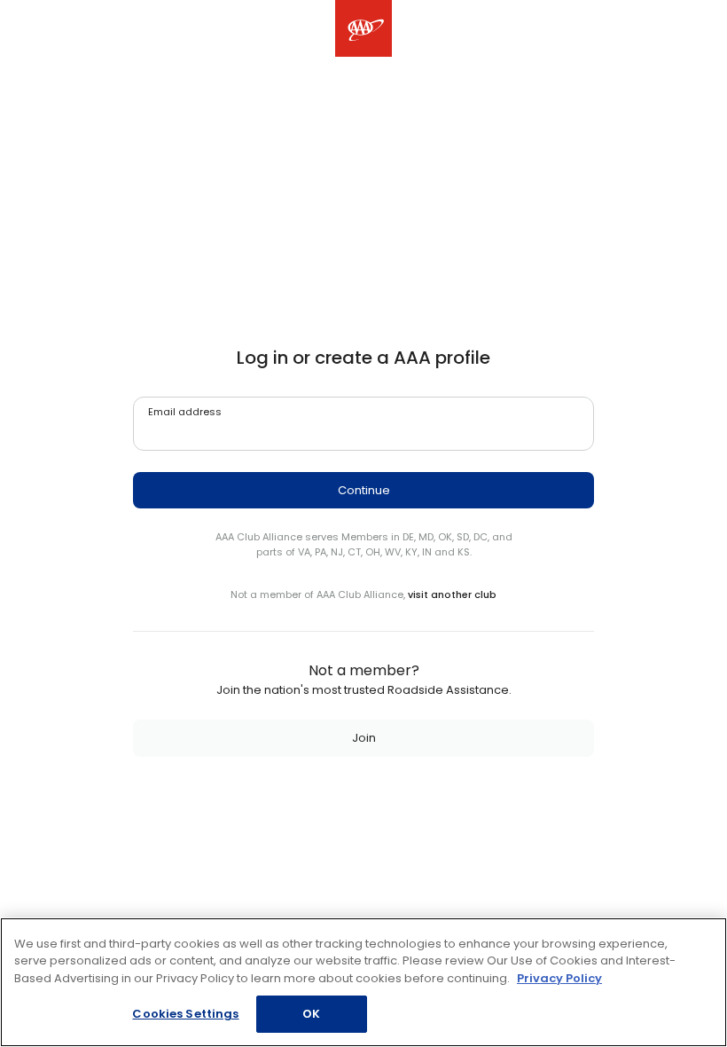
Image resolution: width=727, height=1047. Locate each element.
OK (311, 1013)
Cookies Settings (185, 1013)
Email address (185, 412)
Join (364, 737)
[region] (363, 982)
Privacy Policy (559, 978)
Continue (364, 490)
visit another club (452, 594)
